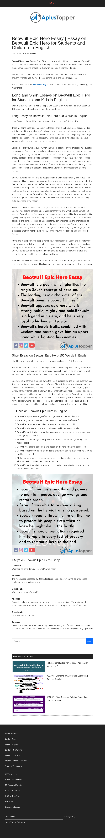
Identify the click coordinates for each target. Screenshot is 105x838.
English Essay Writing (14, 755)
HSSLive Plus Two (12, 796)
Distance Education (13, 807)
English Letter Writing (13, 750)
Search (89, 641)
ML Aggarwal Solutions (14, 785)
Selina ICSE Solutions (13, 780)
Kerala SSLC (10, 802)
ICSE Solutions (11, 774)
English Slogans (11, 744)
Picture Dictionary (12, 734)
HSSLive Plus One (12, 791)
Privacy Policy (69, 817)
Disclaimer (10, 817)
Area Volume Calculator (15, 822)
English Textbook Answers (16, 761)
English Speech (11, 739)
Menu (52, 3)
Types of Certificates (13, 766)
